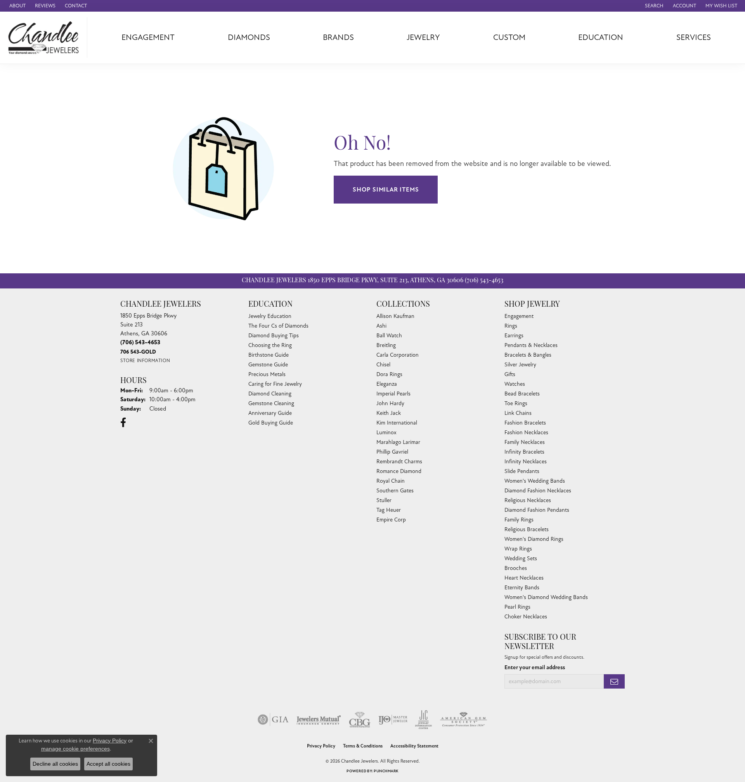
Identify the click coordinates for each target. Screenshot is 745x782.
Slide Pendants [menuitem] (521, 471)
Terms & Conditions (363, 746)
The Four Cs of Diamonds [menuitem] (278, 326)
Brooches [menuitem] (515, 568)
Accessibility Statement (414, 746)
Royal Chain (390, 481)
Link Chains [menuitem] (518, 413)
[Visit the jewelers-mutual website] (318, 719)
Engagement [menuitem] (519, 316)
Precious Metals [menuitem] (267, 374)
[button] (653, 6)
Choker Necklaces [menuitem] (525, 616)
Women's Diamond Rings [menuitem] (533, 539)
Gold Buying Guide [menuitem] (270, 422)
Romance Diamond (398, 471)
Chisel (383, 364)
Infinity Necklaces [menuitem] (525, 461)
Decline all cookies (55, 764)
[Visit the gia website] (273, 719)
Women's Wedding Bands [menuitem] (534, 481)
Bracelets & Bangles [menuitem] (527, 355)
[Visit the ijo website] (392, 719)
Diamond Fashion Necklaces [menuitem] (537, 490)
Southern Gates (395, 490)
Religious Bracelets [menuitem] (526, 529)
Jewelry (423, 37)
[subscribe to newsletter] (614, 681)
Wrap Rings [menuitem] (518, 549)
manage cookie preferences (75, 749)
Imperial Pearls (393, 393)
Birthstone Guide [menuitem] (268, 355)
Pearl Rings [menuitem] (517, 607)
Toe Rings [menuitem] (515, 403)
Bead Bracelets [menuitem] (522, 393)
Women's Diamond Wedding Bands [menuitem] (546, 597)
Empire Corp (391, 519)
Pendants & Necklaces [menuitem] (531, 345)
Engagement (148, 37)
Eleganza (386, 384)
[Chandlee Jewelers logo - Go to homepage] (45, 37)
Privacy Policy (321, 746)
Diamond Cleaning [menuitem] (269, 393)
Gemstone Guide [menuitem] (268, 364)
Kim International (396, 422)
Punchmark (386, 771)
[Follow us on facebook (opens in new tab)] (123, 422)
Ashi (381, 326)
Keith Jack (388, 413)
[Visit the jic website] (423, 719)
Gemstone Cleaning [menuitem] (271, 403)
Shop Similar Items (386, 189)
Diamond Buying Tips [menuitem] (273, 335)
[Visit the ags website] (463, 719)
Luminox (386, 432)
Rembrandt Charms (399, 461)
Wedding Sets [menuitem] (520, 558)
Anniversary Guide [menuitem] (270, 413)
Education (600, 37)
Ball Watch (389, 335)
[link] (17, 6)
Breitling (386, 345)
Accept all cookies (108, 764)
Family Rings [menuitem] (519, 519)
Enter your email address (534, 667)
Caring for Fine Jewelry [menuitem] (275, 384)
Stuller (384, 500)
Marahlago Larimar (398, 442)
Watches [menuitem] (514, 384)
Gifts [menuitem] (509, 374)
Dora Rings (389, 374)
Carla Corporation (397, 355)
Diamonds (249, 37)
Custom (509, 37)
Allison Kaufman (395, 316)
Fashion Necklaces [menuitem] (526, 432)
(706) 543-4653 (484, 281)
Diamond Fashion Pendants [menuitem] (536, 510)
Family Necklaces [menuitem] (524, 442)
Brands (338, 37)
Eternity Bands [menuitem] (521, 587)
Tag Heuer (388, 510)
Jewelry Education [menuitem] (269, 316)
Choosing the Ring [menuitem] (270, 345)
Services (693, 37)
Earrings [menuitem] (513, 335)
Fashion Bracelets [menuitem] (525, 422)
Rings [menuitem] (510, 326)
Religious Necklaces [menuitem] (527, 500)
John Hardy (390, 403)
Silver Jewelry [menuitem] (520, 364)
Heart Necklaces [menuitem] (524, 578)
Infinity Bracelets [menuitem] (524, 452)
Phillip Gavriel (392, 452)
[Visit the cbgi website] (360, 719)
